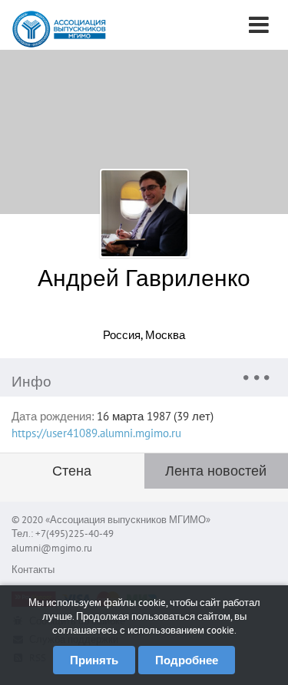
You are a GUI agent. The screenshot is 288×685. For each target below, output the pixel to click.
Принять (94, 660)
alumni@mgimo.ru (52, 548)
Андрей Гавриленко (144, 277)
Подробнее (186, 660)
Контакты (33, 569)
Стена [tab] (71, 470)
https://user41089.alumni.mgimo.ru (96, 433)
